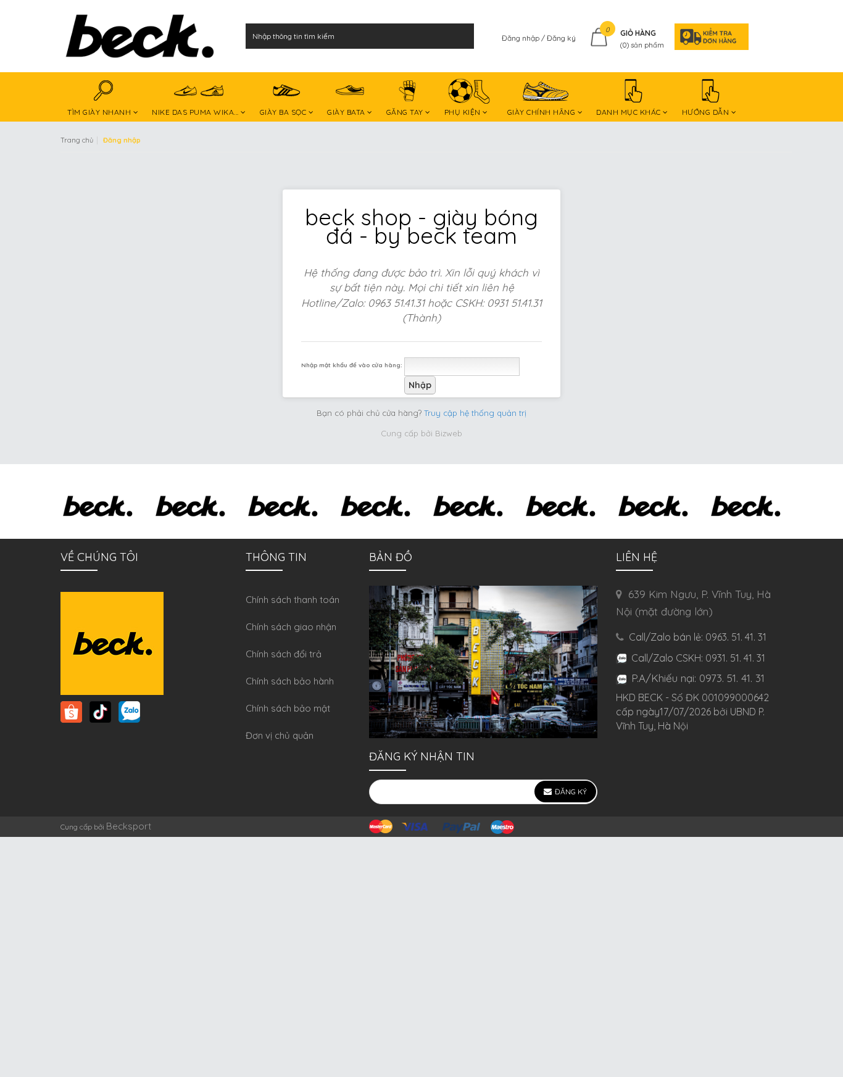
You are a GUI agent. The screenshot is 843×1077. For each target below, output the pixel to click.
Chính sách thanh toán (292, 599)
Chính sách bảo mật (288, 708)
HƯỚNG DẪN (706, 112)
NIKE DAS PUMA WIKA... (196, 112)
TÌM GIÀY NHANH (100, 112)
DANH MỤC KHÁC (629, 112)
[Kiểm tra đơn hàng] (708, 36)
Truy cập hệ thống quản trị (475, 413)
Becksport (128, 826)
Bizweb (448, 433)
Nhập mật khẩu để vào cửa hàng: (351, 364)
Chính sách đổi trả (284, 654)
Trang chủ (76, 140)
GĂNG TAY (406, 112)
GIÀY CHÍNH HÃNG (542, 112)
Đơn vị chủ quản (280, 735)
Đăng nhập (521, 38)
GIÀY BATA (347, 112)
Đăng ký (561, 38)
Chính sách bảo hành (290, 681)
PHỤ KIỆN (463, 112)
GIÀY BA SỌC (284, 112)
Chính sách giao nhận (291, 627)
